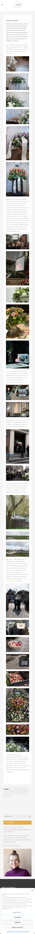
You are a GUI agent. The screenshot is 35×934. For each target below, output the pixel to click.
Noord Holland (22, 789)
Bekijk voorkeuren (17, 927)
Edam (12, 789)
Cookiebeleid (9, 931)
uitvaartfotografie (20, 792)
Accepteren (17, 917)
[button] (32, 890)
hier (21, 846)
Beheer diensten (17, 912)
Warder (7, 796)
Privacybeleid (17, 931)
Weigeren (17, 922)
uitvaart (8, 792)
